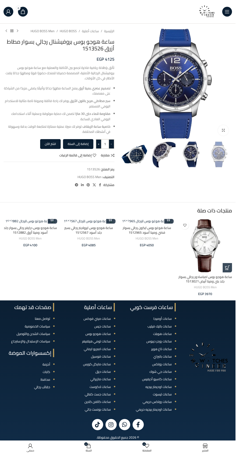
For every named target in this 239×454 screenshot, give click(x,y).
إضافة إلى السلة (78, 144)
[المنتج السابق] (17, 31)
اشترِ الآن (50, 144)
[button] (227, 267)
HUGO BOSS (68, 31)
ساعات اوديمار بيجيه (158, 387)
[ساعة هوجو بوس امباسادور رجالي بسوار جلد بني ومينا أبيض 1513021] (205, 246)
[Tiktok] (97, 424)
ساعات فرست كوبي (151, 307)
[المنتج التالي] (6, 31)
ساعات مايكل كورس (97, 364)
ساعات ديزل (103, 372)
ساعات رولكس (162, 364)
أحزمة (46, 364)
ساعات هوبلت (162, 334)
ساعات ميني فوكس (97, 319)
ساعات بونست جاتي (98, 409)
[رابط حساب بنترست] (88, 185)
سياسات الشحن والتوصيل (33, 334)
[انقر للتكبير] (223, 130)
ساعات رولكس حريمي (157, 402)
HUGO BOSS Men (43, 31)
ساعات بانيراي (162, 356)
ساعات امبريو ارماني (97, 349)
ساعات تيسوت (162, 394)
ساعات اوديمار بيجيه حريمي (154, 409)
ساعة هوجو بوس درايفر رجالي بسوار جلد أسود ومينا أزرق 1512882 (30, 230)
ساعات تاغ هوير (161, 349)
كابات (46, 372)
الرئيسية (109, 31)
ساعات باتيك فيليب (160, 326)
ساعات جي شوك (160, 372)
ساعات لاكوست (100, 387)
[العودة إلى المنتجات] (12, 31)
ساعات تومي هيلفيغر (96, 341)
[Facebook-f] (138, 424)
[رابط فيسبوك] (100, 185)
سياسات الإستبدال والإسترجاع (30, 341)
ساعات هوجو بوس (98, 334)
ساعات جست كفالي (98, 394)
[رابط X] (94, 185)
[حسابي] (8, 11)
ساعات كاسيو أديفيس (157, 379)
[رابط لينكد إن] (82, 185)
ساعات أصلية (90, 31)
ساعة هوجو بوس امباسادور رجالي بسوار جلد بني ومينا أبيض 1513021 (205, 279)
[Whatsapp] (124, 424)
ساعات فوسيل (101, 356)
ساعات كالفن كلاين (97, 402)
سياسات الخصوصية (37, 326)
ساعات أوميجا (162, 319)
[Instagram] (111, 424)
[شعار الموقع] (207, 11)
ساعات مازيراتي (100, 379)
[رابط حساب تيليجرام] (77, 185)
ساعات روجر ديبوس (159, 341)
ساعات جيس (102, 326)
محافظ (45, 380)
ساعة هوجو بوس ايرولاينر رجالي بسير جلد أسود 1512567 (88, 230)
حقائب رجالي (42, 387)
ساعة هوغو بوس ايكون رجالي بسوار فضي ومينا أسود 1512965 (147, 230)
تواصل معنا (42, 319)
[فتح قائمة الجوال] (227, 11)
